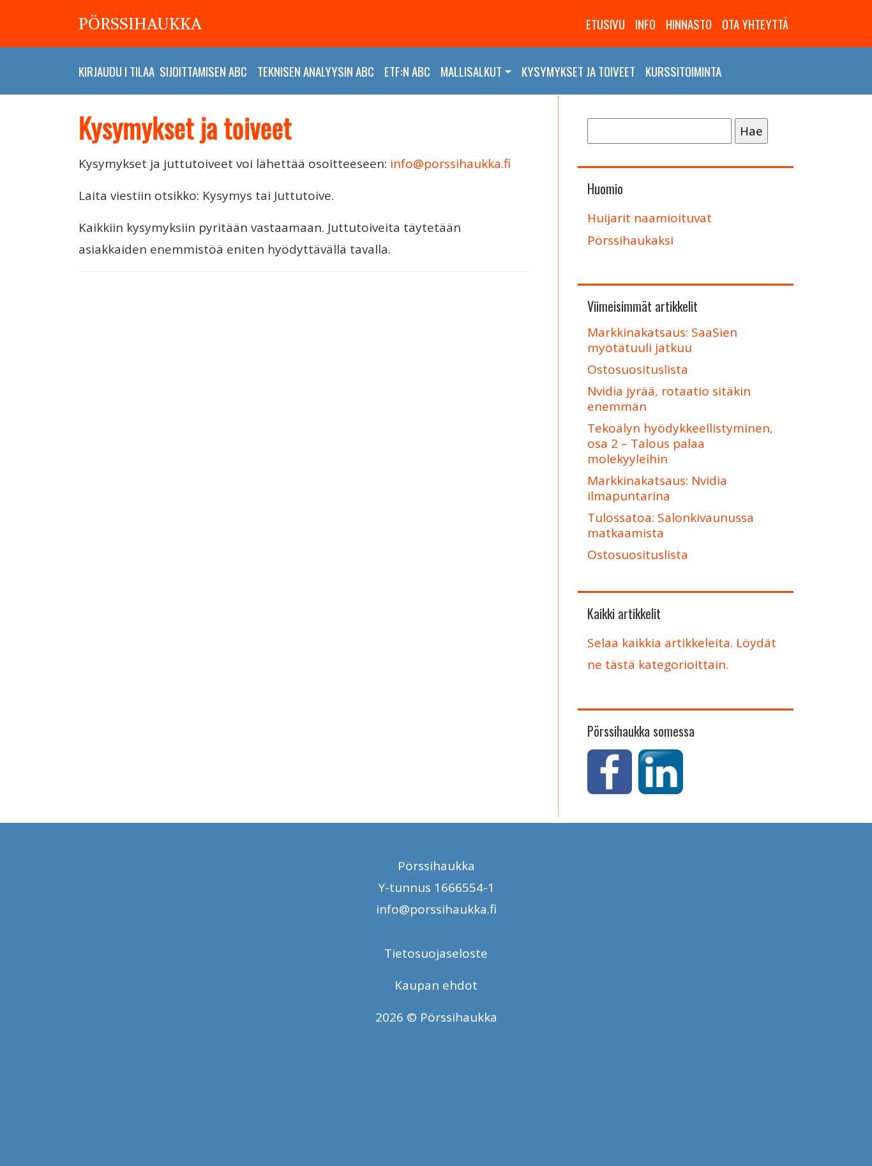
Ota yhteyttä (755, 24)
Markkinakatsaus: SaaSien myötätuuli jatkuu (662, 340)
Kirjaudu (100, 71)
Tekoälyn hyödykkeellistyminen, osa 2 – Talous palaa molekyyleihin (680, 443)
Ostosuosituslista (637, 369)
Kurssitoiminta (683, 71)
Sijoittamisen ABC (203, 71)
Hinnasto (689, 24)
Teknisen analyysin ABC (315, 71)
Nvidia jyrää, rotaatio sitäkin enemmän (669, 399)
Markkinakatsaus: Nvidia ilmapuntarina (657, 488)
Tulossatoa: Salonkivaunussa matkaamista (670, 525)
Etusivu (605, 24)
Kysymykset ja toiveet (578, 71)
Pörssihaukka (140, 23)
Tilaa (142, 71)
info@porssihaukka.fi (450, 163)
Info (645, 24)
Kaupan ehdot (436, 985)
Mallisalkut (471, 71)
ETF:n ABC (407, 71)
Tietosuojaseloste (436, 953)
